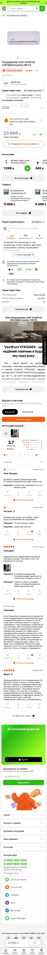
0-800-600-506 (15, 864)
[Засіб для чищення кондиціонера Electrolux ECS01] (37, 161)
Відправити (24, 782)
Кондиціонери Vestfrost (18, 15)
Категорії (8, 847)
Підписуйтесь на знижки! (15, 769)
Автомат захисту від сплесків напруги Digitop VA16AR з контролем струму (20, 161)
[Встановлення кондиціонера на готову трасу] (37, 191)
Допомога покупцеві (14, 831)
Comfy (7, 815)
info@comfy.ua (13, 873)
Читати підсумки (24, 255)
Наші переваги (11, 839)
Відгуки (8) (10, 412)
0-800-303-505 (15, 860)
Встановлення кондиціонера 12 (18, 192)
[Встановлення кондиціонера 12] (6, 191)
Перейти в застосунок (45, 352)
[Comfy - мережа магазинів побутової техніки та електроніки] (4, 8)
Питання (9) (28, 412)
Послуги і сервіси (12, 823)
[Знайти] (42, 8)
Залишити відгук (23, 419)
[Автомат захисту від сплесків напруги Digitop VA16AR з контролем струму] (6, 161)
